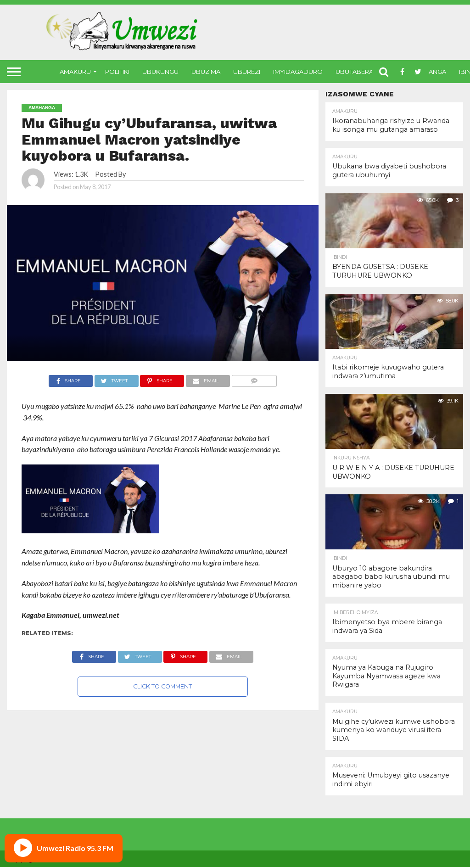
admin (135, 174)
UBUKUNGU (160, 71)
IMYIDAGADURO (298, 71)
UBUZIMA (205, 71)
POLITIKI (117, 71)
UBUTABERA (354, 71)
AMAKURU (75, 71)
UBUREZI (246, 71)
